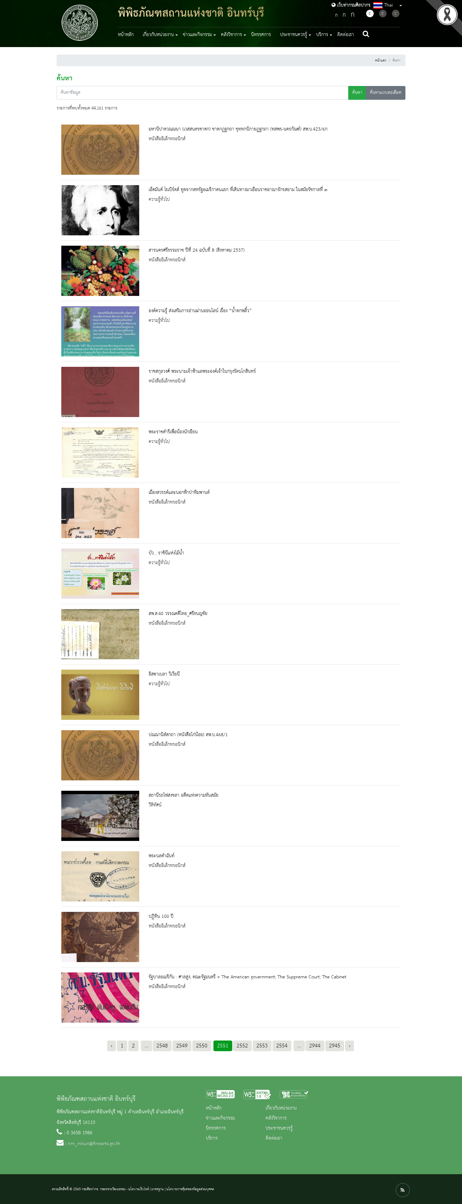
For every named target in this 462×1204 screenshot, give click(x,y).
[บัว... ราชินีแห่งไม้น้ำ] (100, 573)
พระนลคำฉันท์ (161, 856)
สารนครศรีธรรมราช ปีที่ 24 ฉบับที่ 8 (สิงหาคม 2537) (197, 250)
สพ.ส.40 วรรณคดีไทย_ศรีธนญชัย (178, 613)
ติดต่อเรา (345, 35)
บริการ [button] (322, 35)
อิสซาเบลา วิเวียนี (164, 674)
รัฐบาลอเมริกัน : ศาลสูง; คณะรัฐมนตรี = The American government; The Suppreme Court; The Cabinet (247, 977)
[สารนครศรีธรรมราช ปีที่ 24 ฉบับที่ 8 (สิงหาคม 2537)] (100, 271)
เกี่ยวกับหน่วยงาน (281, 1108)
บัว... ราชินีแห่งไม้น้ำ (166, 553)
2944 (315, 1046)
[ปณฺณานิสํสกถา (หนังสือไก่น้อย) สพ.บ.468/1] (100, 755)
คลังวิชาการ (276, 1118)
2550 (201, 1046)
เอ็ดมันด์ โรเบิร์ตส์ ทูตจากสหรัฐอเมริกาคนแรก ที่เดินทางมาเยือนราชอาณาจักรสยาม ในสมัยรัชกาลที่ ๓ (238, 189)
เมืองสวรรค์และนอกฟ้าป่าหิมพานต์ (179, 492)
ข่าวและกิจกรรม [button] (197, 35)
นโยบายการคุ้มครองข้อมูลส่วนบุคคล (190, 1189)
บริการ (212, 1138)
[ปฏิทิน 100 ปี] (100, 937)
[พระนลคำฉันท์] (100, 876)
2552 (242, 1046)
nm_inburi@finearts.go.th (94, 1143)
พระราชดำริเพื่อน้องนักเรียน (173, 432)
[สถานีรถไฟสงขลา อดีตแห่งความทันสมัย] (100, 816)
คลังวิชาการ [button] (231, 35)
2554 (282, 1046)
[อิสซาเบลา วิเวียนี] (100, 695)
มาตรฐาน (157, 1189)
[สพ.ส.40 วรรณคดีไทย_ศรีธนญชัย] (100, 634)
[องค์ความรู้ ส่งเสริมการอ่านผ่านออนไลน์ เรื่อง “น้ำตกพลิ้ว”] (100, 331)
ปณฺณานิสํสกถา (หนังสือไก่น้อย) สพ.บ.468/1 (188, 734)
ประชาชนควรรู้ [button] (293, 35)
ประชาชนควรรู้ (279, 1128)
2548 (162, 1046)
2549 (182, 1046)
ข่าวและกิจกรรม (220, 1118)
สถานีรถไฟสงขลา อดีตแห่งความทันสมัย (183, 795)
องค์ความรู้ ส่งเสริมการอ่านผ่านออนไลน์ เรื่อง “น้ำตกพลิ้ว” (200, 311)
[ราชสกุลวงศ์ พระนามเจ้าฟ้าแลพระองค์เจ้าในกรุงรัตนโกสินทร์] (100, 392)
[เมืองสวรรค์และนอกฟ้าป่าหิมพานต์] (100, 513)
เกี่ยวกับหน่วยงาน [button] (158, 35)
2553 (262, 1046)
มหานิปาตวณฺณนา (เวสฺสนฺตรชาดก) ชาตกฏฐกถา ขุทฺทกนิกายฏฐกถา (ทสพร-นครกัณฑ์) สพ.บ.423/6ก (238, 129)
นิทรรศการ (261, 35)
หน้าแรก (380, 60)
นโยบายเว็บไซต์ (138, 1189)
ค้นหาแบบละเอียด (385, 92)
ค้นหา (357, 92)
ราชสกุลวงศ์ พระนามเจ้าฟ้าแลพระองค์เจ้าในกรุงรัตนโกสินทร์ (202, 371)
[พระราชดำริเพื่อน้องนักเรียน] (100, 452)
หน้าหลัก (126, 35)
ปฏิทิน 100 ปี (161, 916)
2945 (334, 1046)
